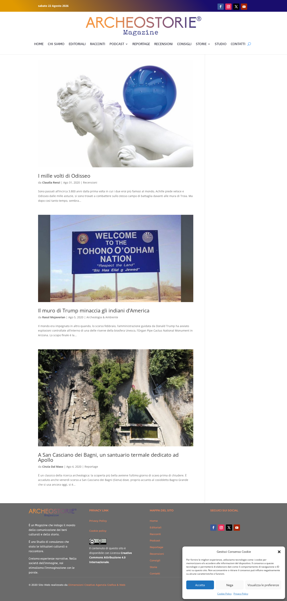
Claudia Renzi (51, 182)
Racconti (155, 534)
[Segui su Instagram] (228, 7)
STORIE (201, 44)
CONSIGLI (184, 44)
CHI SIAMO (56, 44)
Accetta (200, 585)
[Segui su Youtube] (244, 7)
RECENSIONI (163, 44)
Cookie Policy (224, 593)
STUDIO (220, 44)
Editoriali (155, 527)
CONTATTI (238, 44)
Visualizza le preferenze (263, 585)
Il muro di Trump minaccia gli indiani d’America (93, 310)
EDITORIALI (77, 44)
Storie (153, 567)
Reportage (91, 466)
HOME (39, 44)
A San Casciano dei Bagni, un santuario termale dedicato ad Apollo (108, 457)
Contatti (155, 573)
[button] (279, 552)
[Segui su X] (236, 7)
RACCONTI (97, 44)
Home (154, 520)
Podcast (155, 540)
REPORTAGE (141, 44)
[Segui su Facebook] (220, 7)
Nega (229, 585)
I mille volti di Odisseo (64, 175)
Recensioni (90, 182)
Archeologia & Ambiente (102, 317)
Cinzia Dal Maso (52, 466)
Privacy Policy (241, 593)
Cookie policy (97, 530)
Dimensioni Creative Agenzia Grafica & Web (96, 584)
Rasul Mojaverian (53, 317)
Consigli (155, 560)
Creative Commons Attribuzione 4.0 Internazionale (110, 557)
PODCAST (117, 44)
